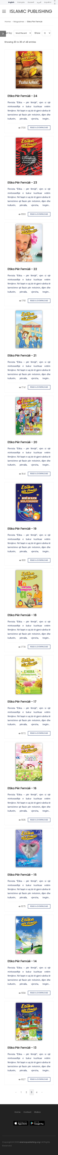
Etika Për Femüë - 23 (22, 182)
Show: (37, 33)
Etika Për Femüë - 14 (22, 961)
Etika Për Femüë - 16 (22, 788)
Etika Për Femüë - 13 (22, 1047)
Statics (37, 1112)
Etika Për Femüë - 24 (22, 95)
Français (21, 2)
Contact (27, 1112)
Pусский (31, 2)
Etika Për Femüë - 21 (22, 355)
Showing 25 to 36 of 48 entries (20, 41)
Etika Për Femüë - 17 (22, 701)
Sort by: (8, 33)
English (11, 2)
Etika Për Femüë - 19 (22, 528)
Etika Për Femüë (34, 21)
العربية (39, 2)
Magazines (19, 21)
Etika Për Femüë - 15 (22, 874)
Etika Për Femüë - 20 (22, 442)
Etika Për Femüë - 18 (22, 615)
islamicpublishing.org (29, 1142)
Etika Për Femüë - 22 (22, 269)
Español (47, 2)
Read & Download (39, 127)
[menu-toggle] (4, 11)
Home (8, 21)
